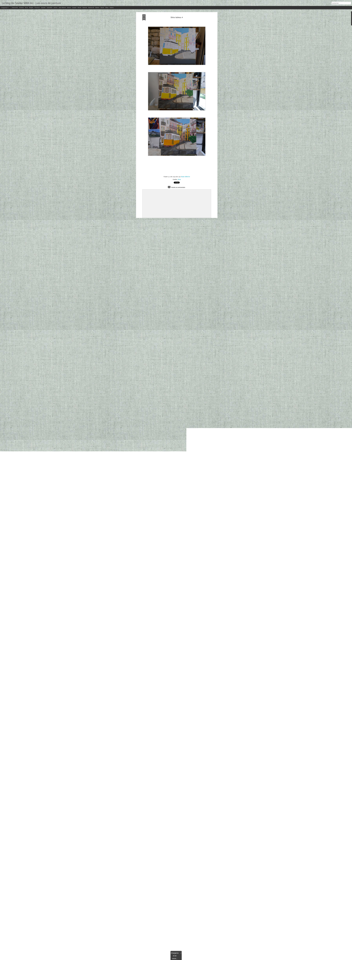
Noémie (84, 7)
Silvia (179, 179)
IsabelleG (49, 7)
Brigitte (31, 7)
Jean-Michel (62, 7)
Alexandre (15, 7)
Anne (26, 7)
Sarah (102, 7)
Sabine (97, 7)
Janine (55, 7)
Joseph (74, 7)
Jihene (69, 7)
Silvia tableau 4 (177, 17)
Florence (37, 7)
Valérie (112, 7)
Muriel (79, 7)
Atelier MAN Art (185, 177)
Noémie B (91, 7)
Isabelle (43, 7)
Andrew (21, 7)
